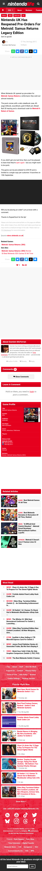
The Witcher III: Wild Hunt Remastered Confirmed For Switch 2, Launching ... (20, 621)
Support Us (10, 671)
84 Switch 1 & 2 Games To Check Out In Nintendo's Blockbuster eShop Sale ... (22, 612)
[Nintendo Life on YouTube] (16, 815)
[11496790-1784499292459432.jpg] (21, 136)
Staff (21, 667)
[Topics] (4, 4)
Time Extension (14, 843)
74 (15, 533)
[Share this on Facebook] (22, 51)
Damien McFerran (9, 45)
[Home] (3, 10)
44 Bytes (24, 831)
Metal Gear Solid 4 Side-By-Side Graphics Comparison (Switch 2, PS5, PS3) (22, 652)
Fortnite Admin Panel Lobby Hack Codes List (22, 595)
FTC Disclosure (6, 230)
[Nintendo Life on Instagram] (16, 822)
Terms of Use (12, 675)
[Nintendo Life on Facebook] (35, 822)
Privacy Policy (30, 671)
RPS (32, 851)
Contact (20, 671)
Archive (33, 675)
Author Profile (12, 361)
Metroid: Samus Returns (10, 96)
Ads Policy (23, 675)
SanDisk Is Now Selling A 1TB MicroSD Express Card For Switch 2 (20, 638)
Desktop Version (28, 678)
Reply (33, 361)
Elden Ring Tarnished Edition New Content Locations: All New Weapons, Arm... (22, 630)
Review (16, 251)
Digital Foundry (28, 843)
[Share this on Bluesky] (17, 51)
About (14, 667)
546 (14, 506)
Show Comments (22, 377)
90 (15, 519)
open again (20, 163)
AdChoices (34, 831)
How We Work (31, 667)
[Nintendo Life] (21, 4)
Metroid (17, 15)
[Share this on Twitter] (26, 51)
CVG (26, 851)
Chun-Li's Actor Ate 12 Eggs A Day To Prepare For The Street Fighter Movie (22, 588)
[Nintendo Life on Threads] (26, 822)
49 (25, 265)
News (4, 15)
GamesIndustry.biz (15, 851)
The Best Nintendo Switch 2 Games (23, 658)
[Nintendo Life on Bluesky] (7, 822)
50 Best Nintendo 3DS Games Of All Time (17, 253)
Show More (20, 802)
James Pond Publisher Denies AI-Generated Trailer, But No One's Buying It (22, 645)
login (32, 391)
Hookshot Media (18, 829)
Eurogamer (28, 847)
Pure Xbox (30, 839)
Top (8, 667)
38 (15, 546)
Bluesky (24, 361)
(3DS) (13, 245)
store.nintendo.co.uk (15, 236)
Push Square (19, 839)
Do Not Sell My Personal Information (21, 833)
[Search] (38, 4)
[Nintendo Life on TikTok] (26, 815)
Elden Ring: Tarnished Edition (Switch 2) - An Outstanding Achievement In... (22, 603)
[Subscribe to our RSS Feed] (7, 815)
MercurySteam (6, 425)
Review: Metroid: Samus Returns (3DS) (14, 455)
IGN (19, 847)
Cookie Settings (14, 678)
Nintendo (5, 420)
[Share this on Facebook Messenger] (35, 51)
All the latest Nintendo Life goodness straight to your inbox (21, 860)
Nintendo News (10, 847)
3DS (10, 15)
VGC (36, 847)
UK (23, 15)
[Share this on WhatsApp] (13, 51)
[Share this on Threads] (31, 51)
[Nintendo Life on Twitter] (35, 815)
